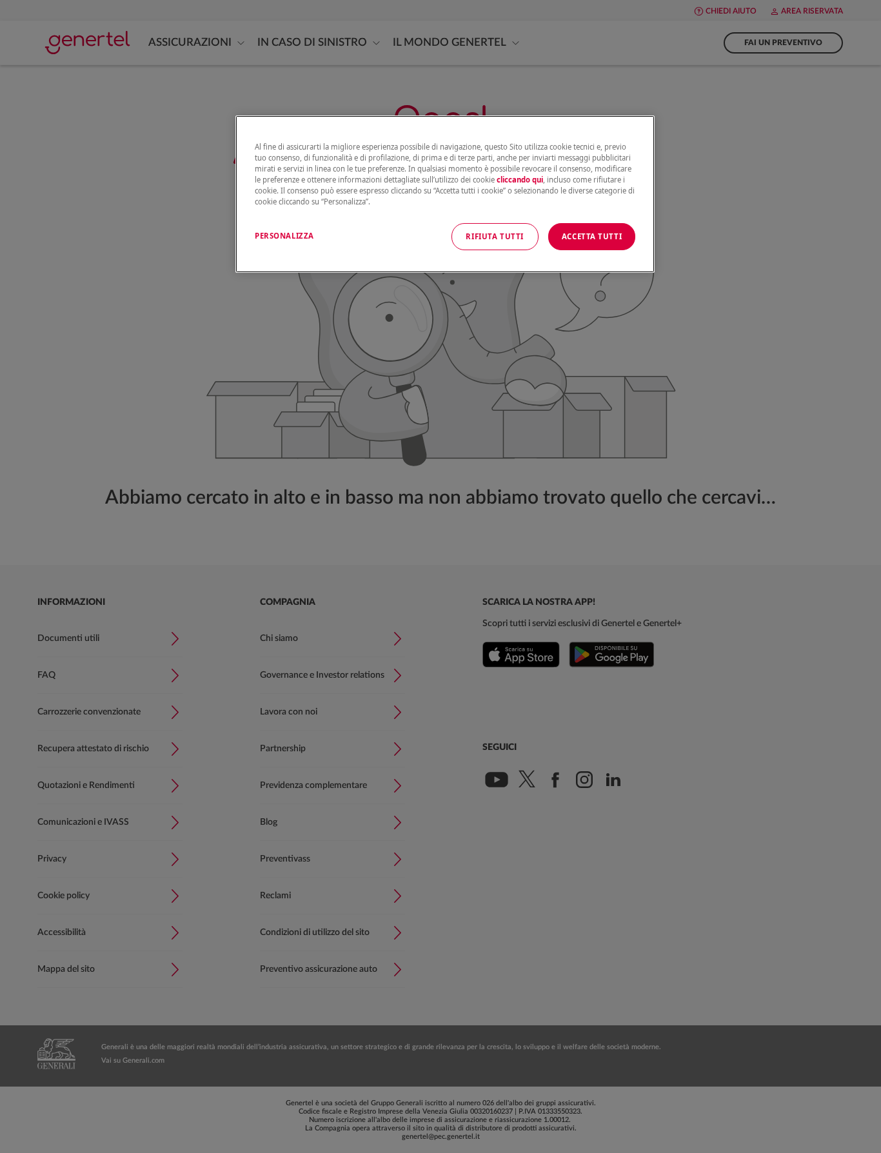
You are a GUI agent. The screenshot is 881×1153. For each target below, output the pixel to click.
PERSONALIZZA (284, 236)
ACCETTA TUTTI (592, 236)
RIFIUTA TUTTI (494, 236)
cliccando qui (520, 179)
